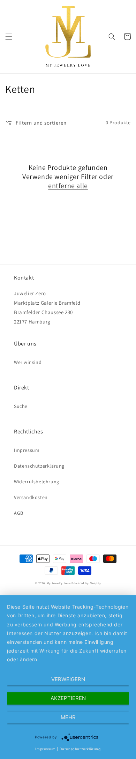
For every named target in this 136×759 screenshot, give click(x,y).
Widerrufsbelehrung (36, 481)
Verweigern (68, 679)
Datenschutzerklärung (39, 466)
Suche (21, 406)
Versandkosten (31, 497)
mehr (68, 717)
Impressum (26, 450)
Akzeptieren (68, 698)
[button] (8, 36)
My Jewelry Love (59, 583)
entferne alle (68, 185)
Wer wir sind (27, 362)
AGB (18, 513)
